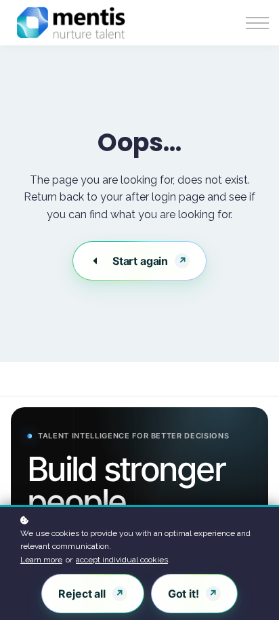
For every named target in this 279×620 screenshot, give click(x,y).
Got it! (183, 593)
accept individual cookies (122, 559)
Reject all (81, 593)
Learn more (41, 559)
